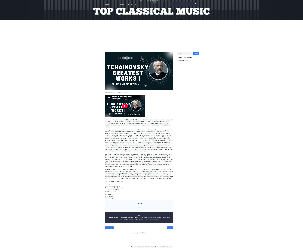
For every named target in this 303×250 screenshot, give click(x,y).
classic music (117, 217)
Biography (111, 217)
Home (107, 4)
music (154, 217)
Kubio (170, 246)
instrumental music (148, 217)
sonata (146, 219)
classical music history (133, 217)
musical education (124, 219)
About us (121, 4)
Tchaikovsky (156, 219)
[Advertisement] (151, 32)
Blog (114, 4)
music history (159, 217)
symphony (151, 219)
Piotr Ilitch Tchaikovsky (136, 207)
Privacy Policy (132, 4)
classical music (124, 217)
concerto (141, 217)
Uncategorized (145, 207)
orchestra (131, 219)
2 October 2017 (119, 92)
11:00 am (127, 92)
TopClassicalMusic (110, 92)
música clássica (166, 217)
